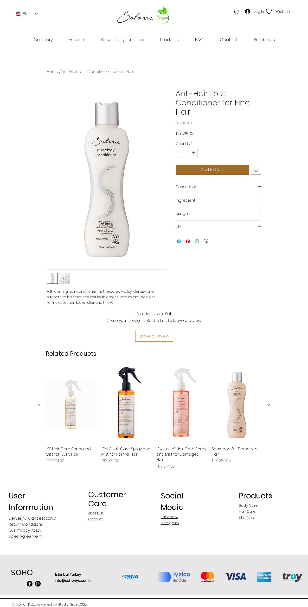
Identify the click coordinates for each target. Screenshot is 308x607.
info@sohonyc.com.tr (73, 580)
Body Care (248, 505)
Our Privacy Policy (25, 530)
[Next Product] (269, 404)
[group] (154, 418)
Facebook (169, 516)
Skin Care (247, 517)
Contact (95, 519)
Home (52, 71)
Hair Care (247, 511)
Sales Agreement (25, 536)
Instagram (170, 522)
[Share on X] (206, 241)
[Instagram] (38, 584)
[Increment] (194, 152)
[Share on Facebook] (179, 241)
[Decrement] (179, 152)
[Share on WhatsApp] (197, 241)
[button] (236, 11)
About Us (96, 513)
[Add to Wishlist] (256, 170)
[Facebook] (29, 584)
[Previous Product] (39, 404)
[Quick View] (71, 404)
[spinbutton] (186, 152)
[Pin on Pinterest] (188, 241)
